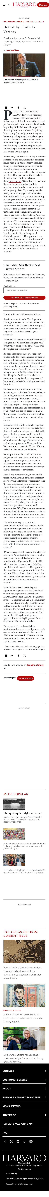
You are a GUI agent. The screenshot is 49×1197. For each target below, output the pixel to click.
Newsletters (11, 1106)
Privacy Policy (11, 1173)
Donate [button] (43, 5)
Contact (8, 1070)
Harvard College (26, 678)
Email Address (9, 286)
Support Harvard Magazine (21, 1097)
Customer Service (14, 1079)
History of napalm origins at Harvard (22, 813)
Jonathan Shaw (12, 50)
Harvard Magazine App (17, 1123)
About (6, 1088)
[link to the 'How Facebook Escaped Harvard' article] (24, 834)
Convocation (15, 181)
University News (13, 21)
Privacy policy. (10, 306)
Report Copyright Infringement (19, 1184)
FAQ (4, 1132)
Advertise (9, 1115)
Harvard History (12, 1010)
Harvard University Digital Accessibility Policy (24, 1178)
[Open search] (9, 5)
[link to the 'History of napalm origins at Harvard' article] (24, 805)
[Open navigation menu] (4, 5)
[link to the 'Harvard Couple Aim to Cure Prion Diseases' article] (24, 861)
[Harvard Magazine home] (24, 4)
